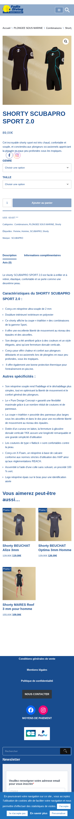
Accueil (6, 28)
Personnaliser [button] (58, 813)
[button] (66, 41)
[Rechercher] (67, 10)
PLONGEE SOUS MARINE (28, 28)
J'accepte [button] (63, 806)
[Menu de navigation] (59, 10)
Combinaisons (54, 28)
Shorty (68, 28)
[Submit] (65, 751)
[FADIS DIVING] (13, 9)
